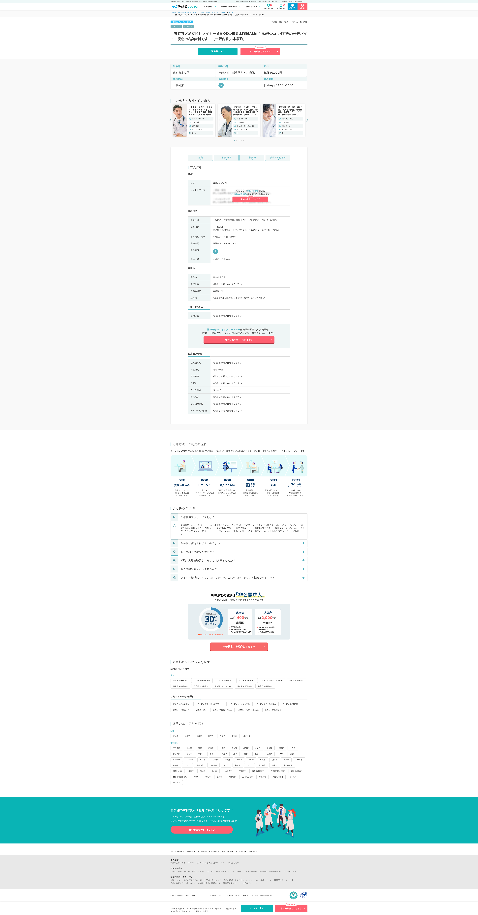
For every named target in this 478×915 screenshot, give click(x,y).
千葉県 (222, 736)
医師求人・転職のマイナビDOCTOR (184, 12)
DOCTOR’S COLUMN (193, 880)
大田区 (292, 748)
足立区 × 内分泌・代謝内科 (272, 680)
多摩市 (191, 771)
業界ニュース (266, 880)
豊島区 (224, 754)
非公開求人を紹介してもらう (239, 646)
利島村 (207, 777)
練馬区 (269, 754)
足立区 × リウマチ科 (223, 686)
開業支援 (252, 851)
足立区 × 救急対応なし (182, 704)
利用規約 (190, 851)
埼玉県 (210, 736)
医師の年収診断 (177, 883)
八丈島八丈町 (277, 777)
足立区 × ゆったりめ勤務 (240, 704)
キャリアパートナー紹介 (246, 871)
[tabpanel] (194, 120)
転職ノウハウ (176, 880)
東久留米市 (288, 765)
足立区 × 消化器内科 (247, 680)
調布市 (274, 760)
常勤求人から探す (178, 863)
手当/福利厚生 (278, 157)
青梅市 (239, 760)
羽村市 (214, 771)
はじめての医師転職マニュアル (221, 871)
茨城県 (175, 736)
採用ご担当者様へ (176, 851)
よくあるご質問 (289, 871)
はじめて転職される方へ (194, 871)
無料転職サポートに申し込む (202, 829)
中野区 (201, 754)
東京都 (223, 12)
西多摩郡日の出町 (278, 771)
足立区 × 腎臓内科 (296, 680)
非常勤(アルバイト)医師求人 (208, 12)
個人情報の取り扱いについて (207, 851)
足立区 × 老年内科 (201, 686)
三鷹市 (227, 760)
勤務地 (252, 157)
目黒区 (281, 748)
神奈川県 (246, 736)
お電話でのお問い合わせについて (298, 1)
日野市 (187, 765)
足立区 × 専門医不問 (290, 704)
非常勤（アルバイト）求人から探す (203, 863)
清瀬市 (274, 765)
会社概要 (213, 895)
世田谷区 (176, 754)
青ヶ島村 (292, 777)
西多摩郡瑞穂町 (258, 771)
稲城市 (202, 771)
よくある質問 (283, 1)
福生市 (237, 765)
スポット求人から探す (230, 863)
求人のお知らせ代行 (194, 883)
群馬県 (199, 736)
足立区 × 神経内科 (180, 686)
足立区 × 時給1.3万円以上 (248, 710)
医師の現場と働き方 (232, 880)
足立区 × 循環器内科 (202, 680)
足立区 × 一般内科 (180, 680)
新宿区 (210, 748)
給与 (201, 157)
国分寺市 (213, 765)
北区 (235, 754)
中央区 (189, 748)
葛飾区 (292, 754)
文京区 (222, 748)
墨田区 (246, 748)
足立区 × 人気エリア (181, 710)
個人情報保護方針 (266, 895)
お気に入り (219, 51)
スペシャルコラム (250, 880)
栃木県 (187, 736)
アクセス (222, 895)
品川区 (269, 748)
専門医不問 (188, 26)
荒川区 (246, 754)
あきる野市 (227, 771)
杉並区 (212, 754)
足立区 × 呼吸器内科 (224, 680)
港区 (200, 748)
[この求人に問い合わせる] (250, 196)
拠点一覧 (274, 1)
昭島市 (263, 760)
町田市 (286, 760)
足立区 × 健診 (201, 710)
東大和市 (262, 765)
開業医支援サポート (282, 880)
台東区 (234, 748)
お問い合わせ (226, 851)
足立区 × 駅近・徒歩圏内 (266, 704)
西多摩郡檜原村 (297, 771)
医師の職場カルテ (213, 883)
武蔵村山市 (177, 771)
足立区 (231, 12)
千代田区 (176, 748)
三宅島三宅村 (247, 777)
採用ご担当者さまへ (264, 1)
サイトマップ (240, 851)
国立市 (226, 765)
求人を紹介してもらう (260, 51)
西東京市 (242, 771)
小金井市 (298, 760)
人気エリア (176, 26)
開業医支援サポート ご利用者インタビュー (241, 883)
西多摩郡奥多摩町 (180, 777)
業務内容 (227, 157)
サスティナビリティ (234, 895)
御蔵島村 (262, 777)
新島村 (219, 777)
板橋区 (257, 754)
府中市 (251, 760)
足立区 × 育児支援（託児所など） (210, 704)
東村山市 (200, 765)
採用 (244, 895)
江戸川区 (176, 760)
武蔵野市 (215, 760)
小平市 (175, 765)
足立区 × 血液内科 (244, 686)
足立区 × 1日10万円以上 (222, 710)
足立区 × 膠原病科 (265, 686)
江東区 (257, 748)
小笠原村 (176, 782)
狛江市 (249, 765)
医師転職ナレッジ (213, 880)
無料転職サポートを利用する (239, 340)
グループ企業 (253, 895)
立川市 (202, 760)
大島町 (196, 777)
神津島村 (232, 777)
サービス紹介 (176, 871)
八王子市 (190, 760)
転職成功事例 (275, 871)
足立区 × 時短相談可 (273, 710)
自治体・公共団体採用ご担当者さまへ (246, 1)
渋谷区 (189, 754)
